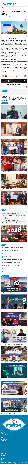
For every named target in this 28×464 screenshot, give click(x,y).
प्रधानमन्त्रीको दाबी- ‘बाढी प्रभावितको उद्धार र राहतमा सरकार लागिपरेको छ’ (11, 120)
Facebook (4, 455)
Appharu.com (22, 463)
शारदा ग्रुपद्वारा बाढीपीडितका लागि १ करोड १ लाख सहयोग (9, 222)
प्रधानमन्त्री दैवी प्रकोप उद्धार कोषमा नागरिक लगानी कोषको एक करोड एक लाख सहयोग (13, 154)
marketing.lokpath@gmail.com (6, 449)
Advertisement (5, 462)
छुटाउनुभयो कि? (5, 276)
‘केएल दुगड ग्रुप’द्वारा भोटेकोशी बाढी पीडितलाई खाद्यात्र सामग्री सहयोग (13, 268)
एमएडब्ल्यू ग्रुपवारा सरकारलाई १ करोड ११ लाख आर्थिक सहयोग (9, 137)
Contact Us (8, 462)
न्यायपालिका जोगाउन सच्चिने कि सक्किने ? (6, 292)
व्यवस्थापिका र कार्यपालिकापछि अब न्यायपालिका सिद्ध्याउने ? (9, 310)
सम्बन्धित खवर (5, 103)
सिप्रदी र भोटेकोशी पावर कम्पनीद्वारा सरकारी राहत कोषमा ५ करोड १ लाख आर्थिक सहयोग (15, 271)
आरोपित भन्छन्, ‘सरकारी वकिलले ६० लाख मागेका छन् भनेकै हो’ (9, 413)
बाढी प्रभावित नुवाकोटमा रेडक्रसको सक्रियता (7, 171)
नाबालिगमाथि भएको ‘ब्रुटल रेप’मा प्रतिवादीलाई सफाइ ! (8, 396)
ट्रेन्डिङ (3, 245)
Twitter (4, 458)
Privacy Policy (10, 462)
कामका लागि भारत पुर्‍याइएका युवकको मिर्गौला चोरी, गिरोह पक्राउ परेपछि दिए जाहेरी (12, 344)
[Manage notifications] (26, 462)
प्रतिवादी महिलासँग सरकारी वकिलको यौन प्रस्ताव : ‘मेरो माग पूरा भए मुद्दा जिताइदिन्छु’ (12, 379)
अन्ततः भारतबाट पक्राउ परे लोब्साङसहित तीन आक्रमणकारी (9, 327)
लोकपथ (4, 16)
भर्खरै (4, 210)
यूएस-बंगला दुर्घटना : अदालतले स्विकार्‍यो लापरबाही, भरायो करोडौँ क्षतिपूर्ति (11, 361)
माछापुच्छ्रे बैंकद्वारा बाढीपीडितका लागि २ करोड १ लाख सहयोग (9, 206)
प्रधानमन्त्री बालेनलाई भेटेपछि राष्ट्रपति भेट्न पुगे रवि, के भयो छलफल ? (10, 188)
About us (2, 462)
